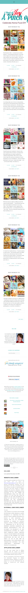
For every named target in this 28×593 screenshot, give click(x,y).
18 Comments (14, 166)
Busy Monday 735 (14, 76)
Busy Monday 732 (14, 225)
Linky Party (16, 118)
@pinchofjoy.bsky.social (19, 387)
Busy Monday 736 (14, 27)
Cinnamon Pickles (16, 408)
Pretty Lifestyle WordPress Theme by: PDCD (17, 591)
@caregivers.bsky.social (11, 390)
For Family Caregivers (17, 386)
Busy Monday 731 (14, 272)
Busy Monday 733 (14, 175)
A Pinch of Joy (14, 12)
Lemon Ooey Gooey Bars (16, 404)
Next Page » (21, 319)
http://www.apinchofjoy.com (10, 483)
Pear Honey (16, 412)
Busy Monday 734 (14, 125)
